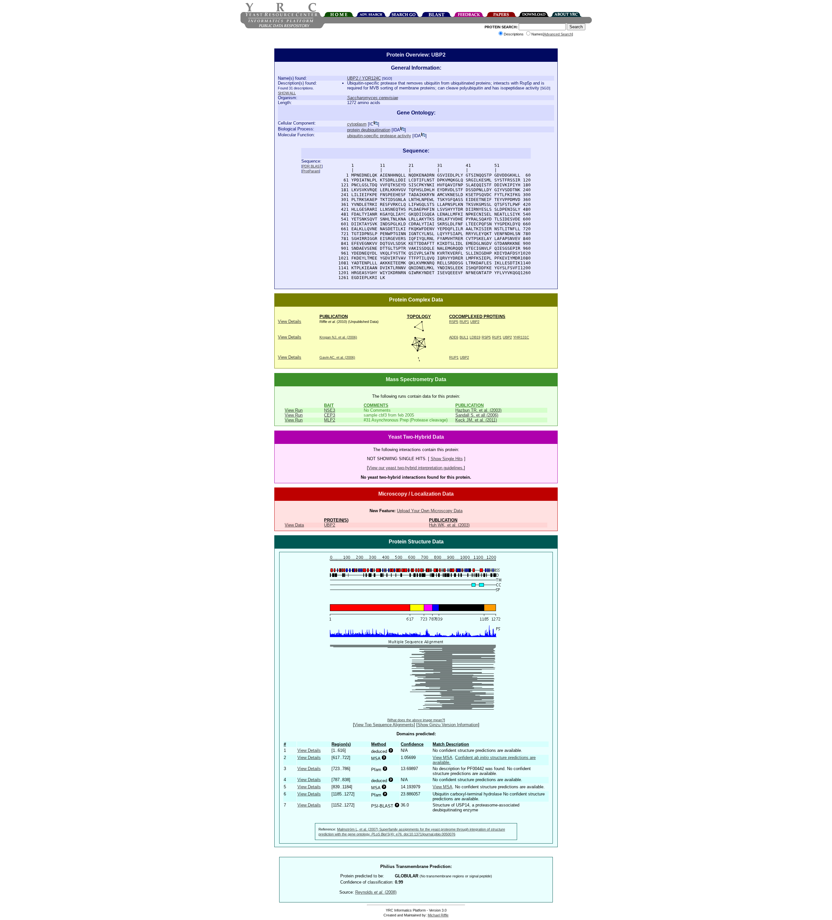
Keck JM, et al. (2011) (476, 420)
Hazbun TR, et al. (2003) (478, 410)
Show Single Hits (447, 458)
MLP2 (329, 420)
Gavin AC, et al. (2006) (337, 357)
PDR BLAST (312, 166)
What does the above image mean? (416, 720)
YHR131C (521, 337)
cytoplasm (357, 124)
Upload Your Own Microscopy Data (429, 510)
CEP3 (329, 415)
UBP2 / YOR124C (364, 78)
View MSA (442, 757)
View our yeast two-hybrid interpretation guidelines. (416, 467)
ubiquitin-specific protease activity (379, 135)
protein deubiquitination (368, 129)
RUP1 (464, 322)
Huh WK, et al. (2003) (449, 525)
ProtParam (310, 171)
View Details (289, 321)
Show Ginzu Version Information (448, 724)
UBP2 (474, 322)
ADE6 (453, 337)
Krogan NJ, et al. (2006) (338, 337)
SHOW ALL (287, 93)
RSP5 (453, 322)
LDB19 (475, 337)
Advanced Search (558, 34)
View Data (294, 525)
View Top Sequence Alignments (384, 724)
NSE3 (329, 410)
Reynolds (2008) (375, 892)
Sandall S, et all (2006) (476, 415)
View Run (294, 410)
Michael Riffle (438, 915)
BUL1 (464, 337)
